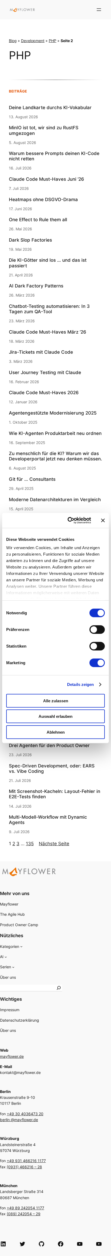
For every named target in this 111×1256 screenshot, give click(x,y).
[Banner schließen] (103, 520)
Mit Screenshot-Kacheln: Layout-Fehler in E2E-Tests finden (54, 794)
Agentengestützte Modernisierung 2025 (53, 413)
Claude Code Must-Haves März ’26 (47, 332)
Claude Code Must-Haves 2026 (44, 392)
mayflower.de (12, 1056)
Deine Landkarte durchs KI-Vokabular (50, 107)
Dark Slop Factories (30, 240)
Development (32, 40)
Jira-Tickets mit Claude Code (41, 352)
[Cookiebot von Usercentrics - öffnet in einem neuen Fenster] (68, 520)
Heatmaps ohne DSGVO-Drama (43, 199)
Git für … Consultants (32, 479)
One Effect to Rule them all (38, 219)
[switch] (97, 629)
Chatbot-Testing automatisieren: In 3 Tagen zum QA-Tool (49, 309)
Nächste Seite (54, 843)
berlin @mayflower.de (19, 1119)
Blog (13, 40)
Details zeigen (80, 684)
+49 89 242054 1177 (25, 1208)
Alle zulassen (55, 700)
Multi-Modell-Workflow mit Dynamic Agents (48, 819)
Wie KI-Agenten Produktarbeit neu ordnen (55, 433)
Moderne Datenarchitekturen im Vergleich (55, 499)
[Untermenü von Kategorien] (21, 946)
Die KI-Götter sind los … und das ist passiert (47, 262)
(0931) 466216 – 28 (24, 1167)
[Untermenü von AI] (6, 957)
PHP (52, 40)
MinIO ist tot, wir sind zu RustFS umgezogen (43, 130)
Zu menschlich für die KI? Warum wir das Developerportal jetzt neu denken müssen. (55, 456)
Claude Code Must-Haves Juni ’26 (46, 179)
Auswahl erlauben (55, 716)
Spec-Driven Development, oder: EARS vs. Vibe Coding (52, 768)
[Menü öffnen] (99, 9)
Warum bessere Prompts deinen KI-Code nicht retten (54, 156)
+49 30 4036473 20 (25, 1113)
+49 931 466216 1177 (26, 1160)
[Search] (59, 988)
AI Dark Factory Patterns (36, 286)
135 (30, 843)
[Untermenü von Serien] (13, 967)
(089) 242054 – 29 (23, 1213)
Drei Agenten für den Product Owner (49, 745)
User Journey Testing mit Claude (45, 372)
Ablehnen (56, 732)
